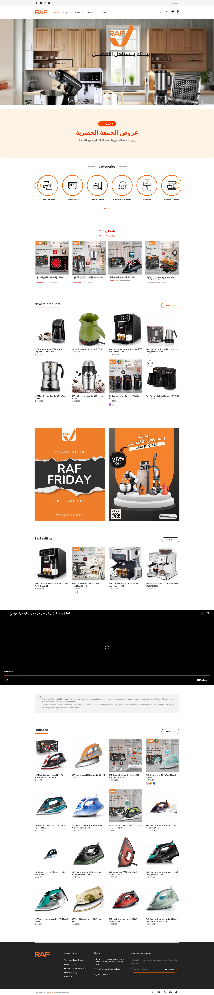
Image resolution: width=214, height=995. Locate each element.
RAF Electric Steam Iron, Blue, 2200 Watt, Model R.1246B (87, 826)
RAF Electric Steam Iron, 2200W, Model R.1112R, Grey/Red (49, 776)
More (89, 12)
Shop (65, 12)
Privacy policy (70, 964)
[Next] (176, 185)
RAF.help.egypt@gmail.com (109, 969)
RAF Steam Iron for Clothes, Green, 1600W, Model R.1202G (87, 873)
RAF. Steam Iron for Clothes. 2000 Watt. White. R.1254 (124, 776)
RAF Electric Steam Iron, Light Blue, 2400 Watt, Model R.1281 (161, 920)
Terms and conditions (73, 960)
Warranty (68, 977)
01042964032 (103, 974)
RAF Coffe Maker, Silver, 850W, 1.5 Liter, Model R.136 (123, 584)
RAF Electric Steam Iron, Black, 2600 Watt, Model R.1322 (162, 873)
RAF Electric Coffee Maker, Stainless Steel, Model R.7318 (162, 350)
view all (169, 539)
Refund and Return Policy (75, 968)
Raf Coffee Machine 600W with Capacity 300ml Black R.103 (48, 350)
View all (169, 305)
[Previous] (38, 185)
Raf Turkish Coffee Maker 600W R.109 (162, 396)
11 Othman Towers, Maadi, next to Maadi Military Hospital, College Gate (110, 961)
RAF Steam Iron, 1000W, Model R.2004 (88, 775)
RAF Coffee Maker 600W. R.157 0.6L (87, 349)
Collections (76, 12)
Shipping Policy (70, 972)
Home (56, 12)
